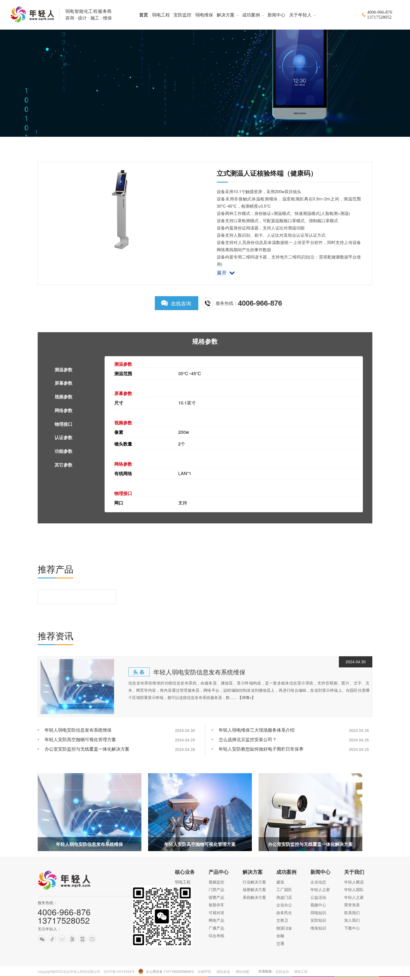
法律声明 (204, 971)
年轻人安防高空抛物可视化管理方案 (80, 739)
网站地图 (242, 971)
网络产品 (216, 920)
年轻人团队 (354, 889)
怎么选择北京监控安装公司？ (248, 739)
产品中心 (219, 871)
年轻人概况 (354, 882)
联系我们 (352, 912)
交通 (280, 943)
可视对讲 (216, 912)
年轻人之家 (320, 889)
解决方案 (253, 871)
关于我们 (354, 871)
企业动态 (318, 882)
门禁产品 (216, 889)
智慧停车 (216, 905)
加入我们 (352, 920)
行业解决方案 (254, 882)
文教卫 (282, 920)
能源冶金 (284, 928)
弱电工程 (182, 882)
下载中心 (352, 928)
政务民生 (284, 912)
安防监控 (282, 971)
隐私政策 (223, 971)
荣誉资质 (352, 905)
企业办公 (284, 905)
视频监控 (216, 882)
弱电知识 (318, 912)
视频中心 (318, 905)
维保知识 (318, 928)
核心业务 (185, 871)
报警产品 (216, 897)
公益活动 (318, 897)
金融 (280, 935)
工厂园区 (284, 889)
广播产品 (216, 928)
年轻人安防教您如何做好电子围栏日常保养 (261, 749)
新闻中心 (320, 871)
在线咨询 (181, 303)
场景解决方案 (254, 889)
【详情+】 (246, 697)
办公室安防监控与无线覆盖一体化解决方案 (87, 749)
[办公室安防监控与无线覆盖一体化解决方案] (310, 812)
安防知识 (318, 920)
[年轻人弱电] (67, 890)
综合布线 (216, 935)
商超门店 (284, 897)
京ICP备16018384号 (119, 971)
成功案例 (286, 871)
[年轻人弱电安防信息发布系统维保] (77, 686)
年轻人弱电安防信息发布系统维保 (199, 671)
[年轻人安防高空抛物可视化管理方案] (200, 812)
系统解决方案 (254, 897)
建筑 (280, 882)
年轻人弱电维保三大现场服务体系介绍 (257, 730)
